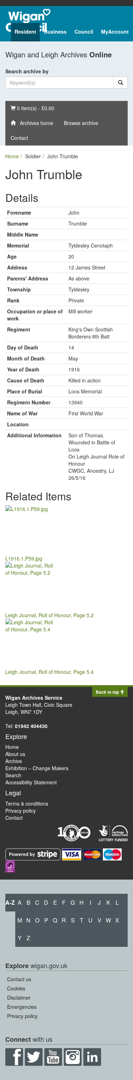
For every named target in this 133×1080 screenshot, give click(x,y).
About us (15, 753)
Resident (25, 31)
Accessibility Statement (31, 782)
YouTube (53, 1057)
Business (55, 31)
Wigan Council (28, 20)
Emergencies (22, 1006)
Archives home (34, 122)
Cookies (16, 988)
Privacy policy (20, 810)
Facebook (14, 1057)
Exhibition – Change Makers (36, 768)
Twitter (34, 1057)
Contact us (19, 979)
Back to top (108, 692)
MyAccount (115, 31)
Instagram (73, 1057)
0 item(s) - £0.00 (32, 108)
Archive (13, 760)
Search (13, 775)
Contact (19, 137)
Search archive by (27, 71)
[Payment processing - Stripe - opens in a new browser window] (33, 853)
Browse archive (81, 122)
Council (83, 31)
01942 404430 (31, 725)
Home (12, 156)
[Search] (120, 82)
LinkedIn (92, 1057)
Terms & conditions (26, 803)
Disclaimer (19, 997)
